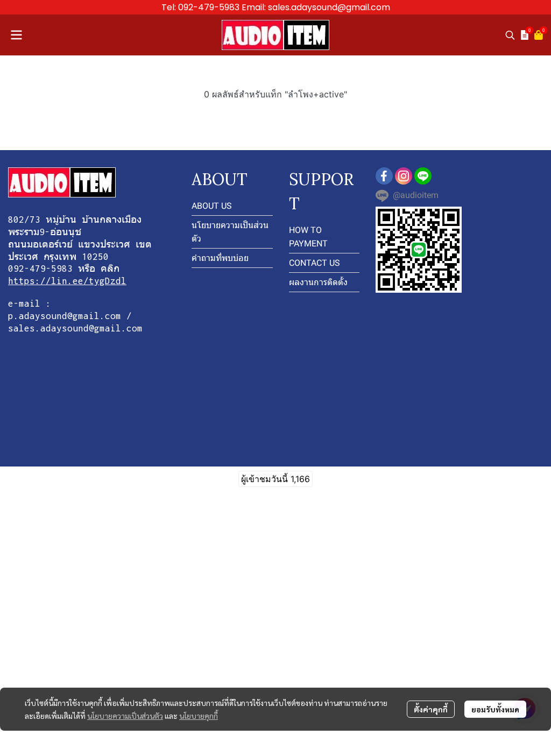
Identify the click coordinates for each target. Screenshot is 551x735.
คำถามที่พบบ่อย (220, 258)
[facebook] (384, 176)
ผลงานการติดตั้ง (318, 282)
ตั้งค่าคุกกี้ (431, 709)
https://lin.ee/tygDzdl (67, 280)
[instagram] (403, 176)
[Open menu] (16, 35)
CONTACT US (314, 263)
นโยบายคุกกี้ (198, 715)
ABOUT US (212, 206)
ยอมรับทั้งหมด (495, 709)
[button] (510, 35)
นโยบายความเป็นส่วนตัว (125, 715)
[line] (423, 176)
